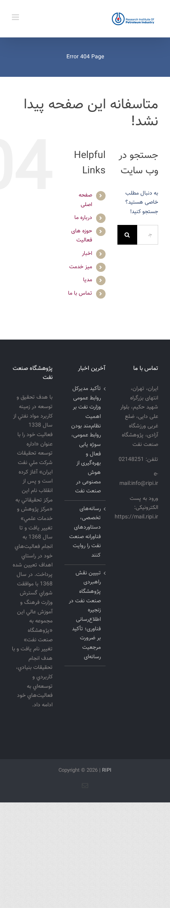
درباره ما (83, 218)
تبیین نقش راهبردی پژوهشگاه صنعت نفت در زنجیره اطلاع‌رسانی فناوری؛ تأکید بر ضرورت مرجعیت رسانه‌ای (84, 615)
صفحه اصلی (85, 200)
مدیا (87, 280)
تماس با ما (80, 293)
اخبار (87, 253)
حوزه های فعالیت (81, 236)
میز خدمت (80, 267)
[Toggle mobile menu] (16, 17)
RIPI (106, 770)
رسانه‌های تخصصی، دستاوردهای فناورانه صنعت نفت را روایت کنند (84, 532)
